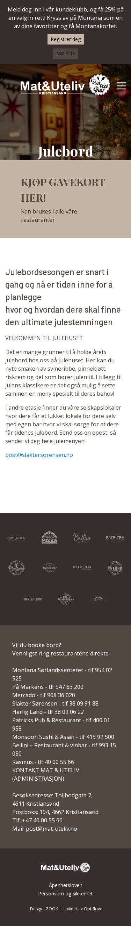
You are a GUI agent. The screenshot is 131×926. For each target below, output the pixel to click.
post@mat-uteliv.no (51, 828)
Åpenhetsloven (65, 885)
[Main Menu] (121, 85)
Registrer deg (66, 39)
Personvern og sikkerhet (65, 893)
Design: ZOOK (44, 909)
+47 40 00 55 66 (42, 820)
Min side (65, 53)
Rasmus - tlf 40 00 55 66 (43, 762)
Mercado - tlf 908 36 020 (43, 695)
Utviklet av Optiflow (82, 909)
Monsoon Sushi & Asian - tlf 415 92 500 (63, 737)
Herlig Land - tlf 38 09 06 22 (48, 712)
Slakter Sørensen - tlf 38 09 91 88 (55, 703)
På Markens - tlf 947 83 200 (47, 687)
